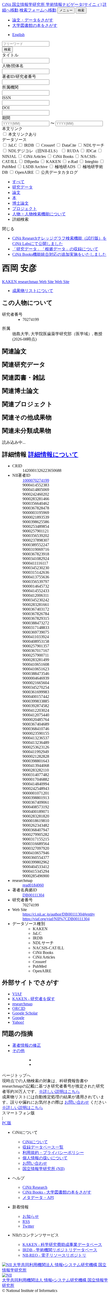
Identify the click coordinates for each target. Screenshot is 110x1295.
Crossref (48, 145)
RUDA (73, 151)
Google (18, 1018)
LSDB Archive (35, 167)
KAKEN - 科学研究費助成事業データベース (62, 1244)
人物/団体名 (13, 66)
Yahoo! (18, 1022)
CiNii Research (35, 1187)
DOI (5, 108)
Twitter (28, 1226)
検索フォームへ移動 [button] (37, 10)
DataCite (69, 145)
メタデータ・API (38, 1197)
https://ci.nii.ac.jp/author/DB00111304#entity (59, 914)
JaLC (12, 145)
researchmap (28, 281)
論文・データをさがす (32, 20)
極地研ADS (65, 167)
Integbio (91, 161)
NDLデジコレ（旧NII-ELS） (34, 151)
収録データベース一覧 (43, 1147)
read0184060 (33, 885)
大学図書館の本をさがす (34, 25)
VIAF (17, 994)
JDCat (91, 151)
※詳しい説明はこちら (59, 1091)
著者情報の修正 (26, 1045)
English (18, 34)
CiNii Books (63, 156)
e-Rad (73, 161)
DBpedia (31, 161)
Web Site (47, 281)
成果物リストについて (32, 290)
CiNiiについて (35, 1142)
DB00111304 (33, 895)
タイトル (10, 55)
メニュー (66, 10)
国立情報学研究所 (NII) (43, 1168)
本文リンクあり (22, 134)
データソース (14, 139)
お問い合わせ (76, 1102)
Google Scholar (25, 1013)
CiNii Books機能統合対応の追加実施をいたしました (59, 254)
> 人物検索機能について (43, 214)
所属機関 (10, 87)
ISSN (6, 98)
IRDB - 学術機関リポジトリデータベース (60, 1250)
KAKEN (53, 161)
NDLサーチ (93, 145)
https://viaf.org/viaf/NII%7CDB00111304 (56, 919)
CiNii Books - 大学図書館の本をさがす (57, 1192)
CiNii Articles (35, 156)
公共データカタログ (59, 172)
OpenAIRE (24, 172)
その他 (18, 1050)
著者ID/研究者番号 (19, 76)
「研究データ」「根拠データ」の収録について (55, 249)
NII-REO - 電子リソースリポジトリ (54, 1255)
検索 (81, 10)
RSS (26, 1221)
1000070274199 (36, 480)
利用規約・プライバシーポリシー (53, 1152)
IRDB (29, 145)
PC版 (6, 1123)
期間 (6, 118)
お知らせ (31, 1216)
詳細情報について (53, 454)
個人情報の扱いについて (45, 1158)
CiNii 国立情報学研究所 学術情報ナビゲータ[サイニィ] (52, 4)
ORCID (18, 1008)
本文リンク (12, 128)
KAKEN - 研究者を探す (33, 999)
